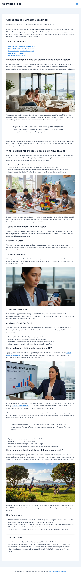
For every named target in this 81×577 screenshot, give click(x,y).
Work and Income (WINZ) (20, 406)
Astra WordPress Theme (57, 571)
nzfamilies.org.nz (11, 3)
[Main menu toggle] (77, 4)
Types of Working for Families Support (21, 51)
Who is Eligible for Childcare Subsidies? (21, 48)
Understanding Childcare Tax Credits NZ (21, 46)
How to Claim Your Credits (17, 53)
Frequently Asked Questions (17, 56)
